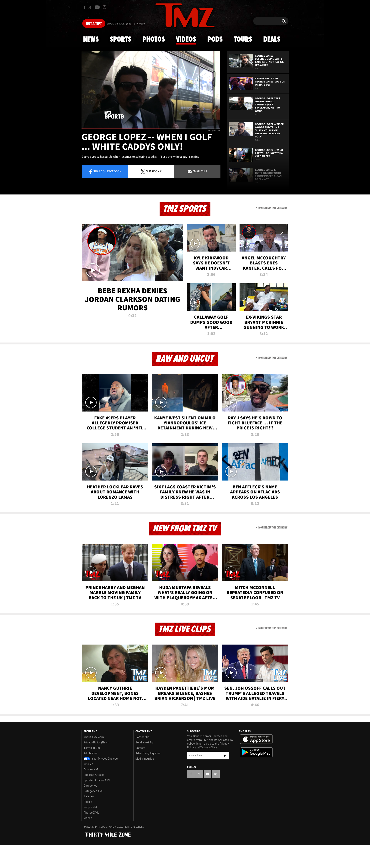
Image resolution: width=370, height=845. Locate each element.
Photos (153, 39)
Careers (140, 747)
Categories (90, 785)
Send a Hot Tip (144, 742)
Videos (186, 39)
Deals (271, 39)
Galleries (89, 796)
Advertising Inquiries (148, 753)
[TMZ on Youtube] (97, 7)
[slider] (151, 128)
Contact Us (142, 737)
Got (94, 23)
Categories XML (93, 791)
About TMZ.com (94, 737)
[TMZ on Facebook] (85, 7)
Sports (120, 39)
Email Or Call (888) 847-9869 (126, 24)
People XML (91, 807)
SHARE (153, 171)
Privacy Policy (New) (96, 742)
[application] (151, 90)
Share (107, 171)
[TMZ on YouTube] (207, 774)
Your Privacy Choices (104, 758)
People (88, 801)
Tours (243, 39)
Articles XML (91, 769)
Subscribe (225, 755)
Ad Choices (91, 753)
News (91, 39)
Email (199, 171)
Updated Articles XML (97, 780)
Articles (88, 764)
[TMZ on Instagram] (104, 7)
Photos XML (91, 812)
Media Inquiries (144, 758)
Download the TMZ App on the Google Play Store (256, 752)
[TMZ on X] (90, 7)
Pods (215, 39)
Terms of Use (92, 747)
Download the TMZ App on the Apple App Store (256, 739)
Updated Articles (94, 774)
